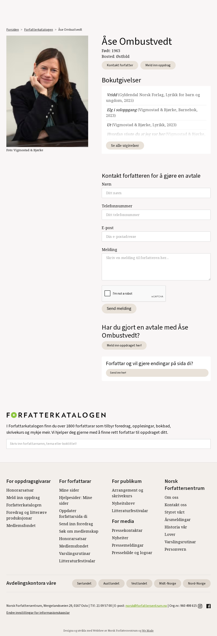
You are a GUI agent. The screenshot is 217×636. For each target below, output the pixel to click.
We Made (148, 630)
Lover (170, 534)
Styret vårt (175, 512)
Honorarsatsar (20, 490)
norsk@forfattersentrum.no (146, 605)
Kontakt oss (176, 504)
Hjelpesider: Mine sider (75, 500)
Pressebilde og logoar (132, 552)
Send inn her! (118, 373)
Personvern (175, 549)
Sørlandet (84, 583)
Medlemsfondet (21, 525)
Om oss (171, 497)
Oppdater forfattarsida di (73, 513)
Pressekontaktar (127, 530)
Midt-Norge (167, 583)
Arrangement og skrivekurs (127, 493)
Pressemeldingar (128, 545)
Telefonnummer (117, 205)
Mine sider (69, 490)
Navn (106, 184)
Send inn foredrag (76, 523)
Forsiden (12, 29)
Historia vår (176, 526)
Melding (109, 249)
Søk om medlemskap (78, 531)
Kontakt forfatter (120, 65)
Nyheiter (120, 537)
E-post (108, 227)
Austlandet (111, 583)
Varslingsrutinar (74, 553)
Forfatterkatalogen (38, 29)
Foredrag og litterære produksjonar (26, 515)
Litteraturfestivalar (77, 560)
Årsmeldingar (178, 519)
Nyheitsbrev (123, 503)
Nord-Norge (197, 583)
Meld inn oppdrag (158, 65)
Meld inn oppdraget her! (124, 345)
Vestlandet (139, 583)
